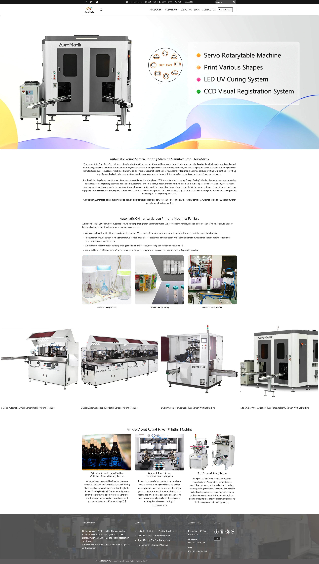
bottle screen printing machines (195, 233)
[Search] (101, 9)
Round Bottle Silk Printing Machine (154, 535)
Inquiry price (225, 10)
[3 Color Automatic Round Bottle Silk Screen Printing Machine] (119, 358)
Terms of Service (142, 561)
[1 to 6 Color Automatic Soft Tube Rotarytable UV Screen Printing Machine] (279, 358)
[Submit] (234, 2)
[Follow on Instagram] (222, 531)
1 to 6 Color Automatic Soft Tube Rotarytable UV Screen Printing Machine (274, 407)
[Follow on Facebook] (216, 531)
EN (217, 538)
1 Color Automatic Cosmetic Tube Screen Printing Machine (188, 407)
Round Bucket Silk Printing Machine (154, 540)
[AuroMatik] (89, 9)
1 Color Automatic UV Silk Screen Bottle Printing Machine (27, 407)
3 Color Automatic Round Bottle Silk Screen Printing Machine (109, 407)
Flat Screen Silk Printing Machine (153, 545)
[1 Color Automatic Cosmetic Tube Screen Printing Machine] (199, 358)
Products (155, 9)
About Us (186, 9)
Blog (197, 9)
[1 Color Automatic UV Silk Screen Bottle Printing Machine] (40, 358)
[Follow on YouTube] (233, 531)
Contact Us (209, 9)
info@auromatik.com (197, 551)
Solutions (171, 9)
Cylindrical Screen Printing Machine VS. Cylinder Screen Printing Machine (107, 474)
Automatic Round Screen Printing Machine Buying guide (159, 474)
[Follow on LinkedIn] (227, 531)
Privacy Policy (129, 561)
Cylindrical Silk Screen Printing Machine (156, 531)
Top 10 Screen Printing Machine (212, 473)
